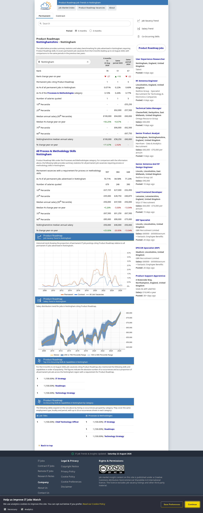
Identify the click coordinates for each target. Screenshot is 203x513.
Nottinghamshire (47, 42)
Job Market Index (66, 7)
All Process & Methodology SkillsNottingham (56, 152)
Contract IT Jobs (46, 465)
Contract (60, 15)
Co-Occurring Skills (151, 36)
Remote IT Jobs (45, 471)
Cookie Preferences (71, 481)
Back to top (47, 445)
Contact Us (43, 492)
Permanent (44, 15)
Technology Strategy (65, 393)
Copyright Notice (70, 466)
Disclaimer (66, 486)
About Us (43, 487)
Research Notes (46, 476)
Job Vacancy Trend (150, 20)
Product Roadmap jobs (151, 48)
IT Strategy (60, 378)
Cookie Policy (68, 476)
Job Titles (43, 415)
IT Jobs (41, 460)
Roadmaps (60, 385)
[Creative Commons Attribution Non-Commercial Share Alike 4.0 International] (132, 468)
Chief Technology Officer (67, 422)
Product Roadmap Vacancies (92, 7)
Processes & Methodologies (60, 93)
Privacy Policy (68, 471)
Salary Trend (147, 28)
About (112, 7)
